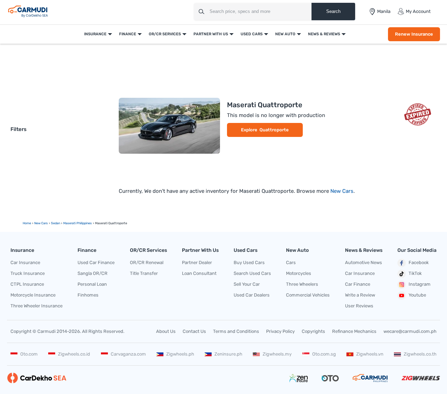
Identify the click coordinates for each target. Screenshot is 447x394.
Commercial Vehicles (308, 295)
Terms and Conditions (236, 331)
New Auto (285, 34)
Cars (291, 262)
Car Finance (357, 284)
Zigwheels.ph (180, 354)
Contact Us (194, 331)
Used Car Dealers (252, 295)
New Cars (341, 191)
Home (27, 223)
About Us (166, 331)
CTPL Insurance (27, 284)
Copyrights (313, 331)
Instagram (420, 284)
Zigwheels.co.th (420, 354)
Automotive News (363, 262)
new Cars (41, 223)
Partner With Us (210, 34)
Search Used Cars (252, 273)
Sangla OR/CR (93, 273)
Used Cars (252, 34)
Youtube (417, 295)
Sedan (55, 223)
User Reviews (359, 305)
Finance (127, 34)
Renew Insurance (414, 34)
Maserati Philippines (77, 223)
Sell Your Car (247, 284)
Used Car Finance (96, 262)
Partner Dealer (197, 262)
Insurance (95, 34)
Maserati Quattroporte (264, 105)
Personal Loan (92, 284)
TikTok (415, 273)
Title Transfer (144, 273)
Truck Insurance (27, 273)
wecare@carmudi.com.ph (410, 331)
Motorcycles (298, 273)
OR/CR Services (165, 34)
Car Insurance (25, 262)
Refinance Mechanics (354, 331)
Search (333, 11)
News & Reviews (324, 34)
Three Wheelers (302, 284)
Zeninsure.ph (228, 354)
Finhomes (88, 295)
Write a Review (360, 295)
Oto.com (29, 354)
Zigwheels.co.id (74, 354)
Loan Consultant (199, 273)
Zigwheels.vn (369, 354)
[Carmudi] (28, 11)
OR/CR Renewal (146, 262)
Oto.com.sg (324, 354)
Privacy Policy (280, 331)
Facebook (419, 262)
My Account (418, 11)
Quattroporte (274, 129)
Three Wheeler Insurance (36, 305)
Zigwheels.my (277, 354)
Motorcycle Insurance (33, 295)
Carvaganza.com (128, 354)
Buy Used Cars (249, 262)
